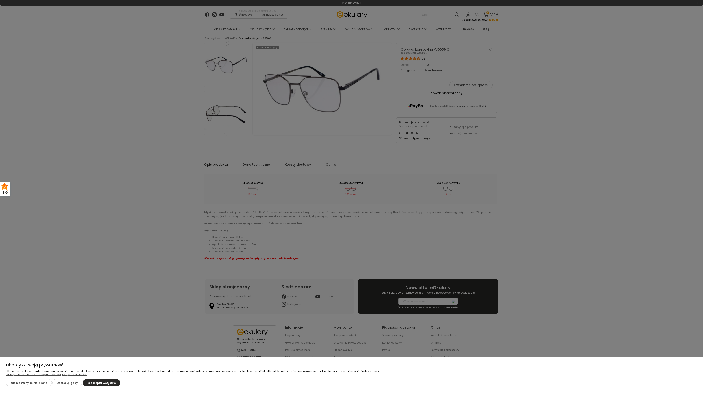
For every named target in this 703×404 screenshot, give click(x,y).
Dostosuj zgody (67, 383)
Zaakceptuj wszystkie (101, 383)
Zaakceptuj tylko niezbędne (28, 383)
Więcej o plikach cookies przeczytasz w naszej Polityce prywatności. (46, 374)
